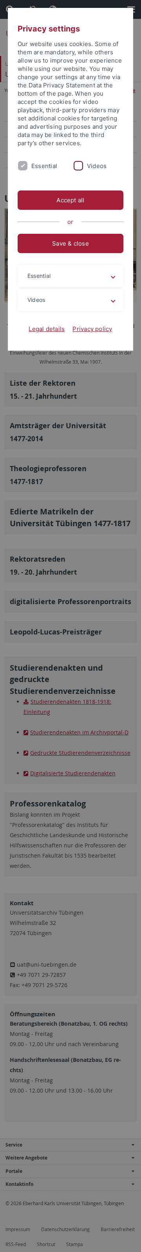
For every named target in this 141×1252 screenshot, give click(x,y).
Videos (97, 166)
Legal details (47, 329)
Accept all (70, 200)
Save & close (70, 243)
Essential (44, 166)
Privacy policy (92, 329)
